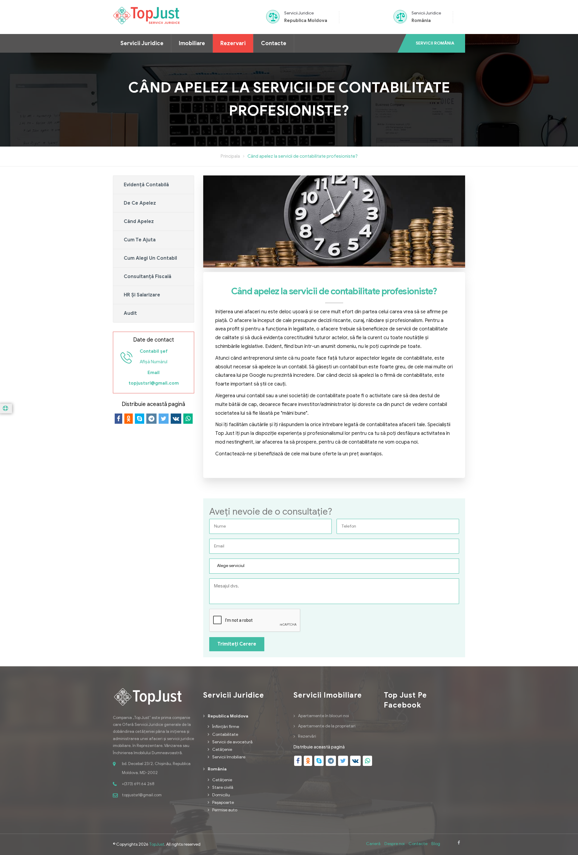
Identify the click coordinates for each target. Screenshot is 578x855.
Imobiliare (192, 43)
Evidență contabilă (146, 185)
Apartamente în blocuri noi (323, 715)
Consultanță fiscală (147, 277)
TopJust (156, 844)
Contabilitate (225, 734)
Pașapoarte (223, 802)
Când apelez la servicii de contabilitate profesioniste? (302, 156)
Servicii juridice (141, 43)
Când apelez (139, 221)
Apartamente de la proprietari (327, 726)
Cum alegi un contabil (150, 258)
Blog (435, 843)
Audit (130, 313)
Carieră (373, 843)
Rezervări (307, 736)
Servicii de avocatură (232, 742)
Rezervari (233, 43)
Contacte (273, 43)
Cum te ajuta (140, 240)
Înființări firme (225, 726)
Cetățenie (222, 749)
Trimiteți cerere (236, 644)
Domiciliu (221, 795)
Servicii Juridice (299, 13)
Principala (230, 156)
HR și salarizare (142, 295)
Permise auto (224, 810)
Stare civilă (222, 787)
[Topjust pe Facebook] (458, 844)
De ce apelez (140, 203)
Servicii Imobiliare (228, 757)
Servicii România (435, 43)
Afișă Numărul (153, 361)
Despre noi (394, 843)
